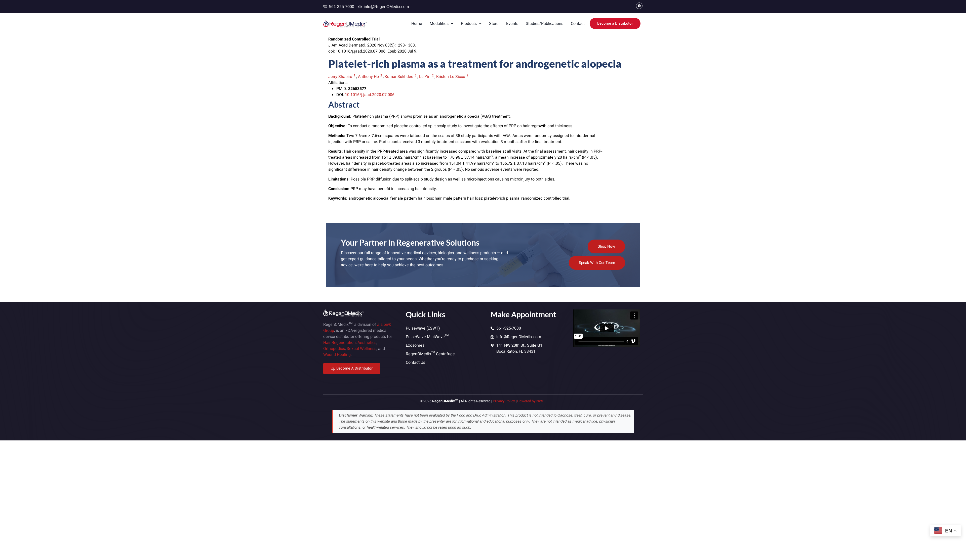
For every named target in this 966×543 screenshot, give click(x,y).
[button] (441, 23)
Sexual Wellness (361, 349)
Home (416, 24)
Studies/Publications (544, 24)
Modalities (439, 24)
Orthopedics (334, 349)
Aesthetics (366, 343)
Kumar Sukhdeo (399, 77)
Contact (578, 24)
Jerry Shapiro (340, 77)
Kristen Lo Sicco (450, 77)
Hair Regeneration (339, 343)
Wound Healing (337, 355)
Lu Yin (424, 77)
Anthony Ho (368, 77)
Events (512, 24)
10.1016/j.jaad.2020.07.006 (369, 95)
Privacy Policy (504, 401)
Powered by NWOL (531, 401)
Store (494, 24)
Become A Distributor (354, 368)
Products (469, 24)
